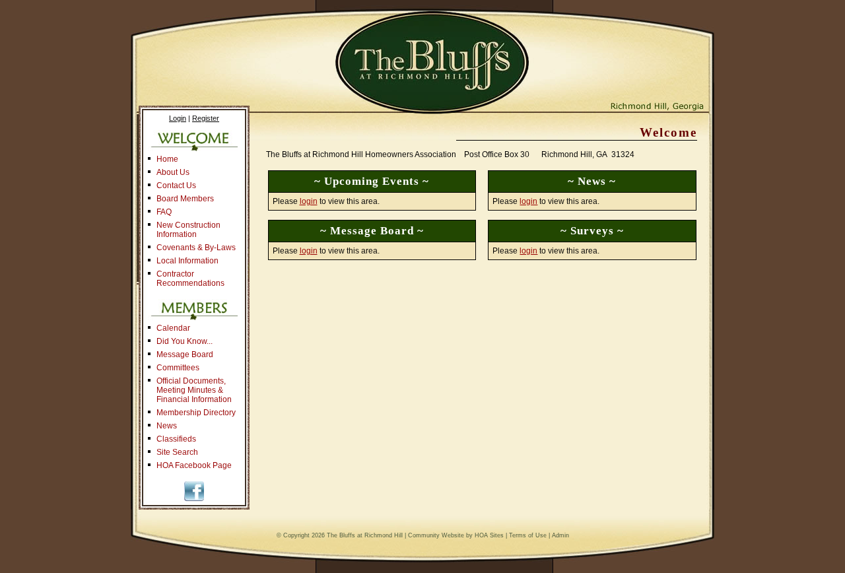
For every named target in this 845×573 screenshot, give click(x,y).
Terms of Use (528, 535)
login (309, 201)
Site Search (177, 452)
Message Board (184, 354)
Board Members (185, 198)
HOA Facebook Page (194, 465)
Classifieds (176, 439)
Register (205, 118)
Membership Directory (196, 412)
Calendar (173, 328)
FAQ (164, 212)
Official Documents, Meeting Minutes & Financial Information (194, 390)
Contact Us (176, 185)
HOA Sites (489, 535)
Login (177, 118)
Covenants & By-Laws (196, 247)
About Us (172, 172)
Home (167, 159)
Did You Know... (184, 341)
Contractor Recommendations (190, 278)
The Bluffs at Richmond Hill (365, 535)
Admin (560, 535)
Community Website (436, 535)
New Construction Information (188, 229)
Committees (177, 367)
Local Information (187, 260)
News (166, 425)
